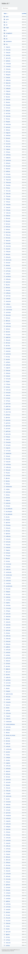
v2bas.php (8, 788)
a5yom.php (8, 246)
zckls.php (8, 926)
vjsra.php (8, 799)
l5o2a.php (8, 553)
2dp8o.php (8, 80)
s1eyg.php (8, 716)
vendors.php (8, 796)
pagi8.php (8, 647)
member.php (8, 572)
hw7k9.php (8, 464)
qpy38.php (8, 680)
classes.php (8, 301)
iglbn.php (8, 478)
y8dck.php (8, 859)
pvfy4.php (8, 652)
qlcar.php (8, 674)
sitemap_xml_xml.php (10, 735)
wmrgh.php (8, 815)
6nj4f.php (8, 171)
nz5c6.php (8, 605)
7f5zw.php (8, 196)
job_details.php (9, 508)
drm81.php (8, 323)
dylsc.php (8, 331)
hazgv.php (8, 447)
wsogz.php (8, 821)
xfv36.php (8, 835)
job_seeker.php (9, 514)
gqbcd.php (8, 425)
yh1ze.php (8, 887)
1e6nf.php (8, 55)
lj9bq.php (8, 558)
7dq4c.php (8, 193)
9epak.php (8, 240)
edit (6, 24)
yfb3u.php (8, 876)
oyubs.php (8, 627)
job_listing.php (9, 511)
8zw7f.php (8, 232)
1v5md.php (8, 63)
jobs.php (7, 517)
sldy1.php (8, 741)
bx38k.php (8, 293)
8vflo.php (8, 229)
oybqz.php (8, 622)
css (6, 22)
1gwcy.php (8, 58)
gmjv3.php (8, 420)
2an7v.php (8, 71)
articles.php (8, 268)
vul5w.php (8, 807)
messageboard (9, 33)
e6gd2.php (8, 337)
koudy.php (8, 539)
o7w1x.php (8, 608)
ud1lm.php (8, 765)
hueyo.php (8, 461)
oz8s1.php (8, 630)
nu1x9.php (8, 600)
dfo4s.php (8, 318)
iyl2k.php (8, 494)
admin (7, 16)
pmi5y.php (8, 649)
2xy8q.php (8, 88)
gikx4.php (8, 417)
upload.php (8, 779)
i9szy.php (8, 472)
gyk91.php (8, 431)
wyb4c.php (8, 823)
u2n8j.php (8, 757)
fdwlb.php (8, 373)
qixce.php (8, 666)
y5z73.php (8, 851)
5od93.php (8, 154)
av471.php (8, 271)
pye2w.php (8, 658)
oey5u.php (8, 613)
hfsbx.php (8, 456)
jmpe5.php (8, 503)
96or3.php (8, 237)
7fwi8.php (8, 199)
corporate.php (9, 309)
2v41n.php (8, 85)
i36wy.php (8, 470)
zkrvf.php (8, 937)
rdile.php (8, 688)
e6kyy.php (8, 340)
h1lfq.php (8, 436)
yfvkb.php (8, 881)
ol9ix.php (8, 619)
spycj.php (8, 752)
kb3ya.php (8, 528)
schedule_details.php (10, 724)
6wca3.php (8, 177)
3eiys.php (8, 96)
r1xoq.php (8, 685)
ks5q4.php (8, 547)
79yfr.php (8, 188)
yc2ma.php (8, 873)
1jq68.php (8, 60)
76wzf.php (8, 185)
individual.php (9, 486)
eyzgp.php (8, 367)
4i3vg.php (8, 121)
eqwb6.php (8, 354)
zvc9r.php (8, 940)
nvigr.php (8, 602)
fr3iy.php (8, 381)
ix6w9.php (8, 492)
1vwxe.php (8, 66)
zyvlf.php (8, 945)
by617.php (8, 295)
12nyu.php (8, 49)
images (7, 27)
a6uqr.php (8, 248)
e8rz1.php (8, 342)
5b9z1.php (8, 146)
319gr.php (8, 91)
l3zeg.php (8, 550)
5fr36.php (8, 152)
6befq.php (8, 163)
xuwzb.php (8, 840)
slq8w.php (8, 743)
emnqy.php (8, 348)
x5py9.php (8, 829)
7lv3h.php (8, 201)
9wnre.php (8, 243)
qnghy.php (8, 677)
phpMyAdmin (9, 41)
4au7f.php (8, 113)
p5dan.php (8, 638)
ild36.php (8, 483)
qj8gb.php (8, 669)
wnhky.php (8, 818)
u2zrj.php (8, 760)
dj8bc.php (8, 320)
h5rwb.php (8, 442)
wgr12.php (8, 812)
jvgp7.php (8, 522)
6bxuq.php (8, 165)
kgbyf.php (8, 533)
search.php (8, 727)
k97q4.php (8, 525)
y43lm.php (8, 846)
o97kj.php (8, 611)
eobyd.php (8, 351)
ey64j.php (8, 362)
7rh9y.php (8, 210)
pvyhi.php (8, 655)
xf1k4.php (8, 832)
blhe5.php (8, 287)
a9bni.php (8, 254)
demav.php (8, 315)
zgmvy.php (8, 931)
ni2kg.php (8, 591)
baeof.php (8, 282)
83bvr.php (8, 218)
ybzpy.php (8, 870)
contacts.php (8, 306)
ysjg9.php (8, 901)
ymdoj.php (8, 893)
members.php (9, 575)
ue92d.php (8, 768)
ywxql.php (8, 909)
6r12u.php (8, 174)
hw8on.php (8, 467)
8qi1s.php (8, 224)
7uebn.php (8, 212)
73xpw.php (8, 179)
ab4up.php (8, 257)
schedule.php (9, 721)
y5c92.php (8, 848)
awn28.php (8, 276)
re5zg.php (8, 691)
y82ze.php (8, 857)
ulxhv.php (8, 776)
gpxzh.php (8, 423)
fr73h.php (8, 384)
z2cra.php (8, 915)
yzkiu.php (8, 912)
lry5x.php (8, 561)
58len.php (8, 141)
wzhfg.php (8, 826)
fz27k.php (8, 401)
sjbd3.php (8, 738)
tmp (7, 44)
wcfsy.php (8, 810)
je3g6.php (8, 500)
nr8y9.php (8, 597)
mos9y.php (8, 577)
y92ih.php (8, 862)
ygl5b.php (8, 884)
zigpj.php (8, 934)
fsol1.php (8, 387)
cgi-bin (7, 19)
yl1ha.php (8, 890)
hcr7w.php (8, 450)
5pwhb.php (8, 160)
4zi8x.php (8, 130)
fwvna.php (8, 392)
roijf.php (7, 707)
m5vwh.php (8, 564)
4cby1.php (8, 116)
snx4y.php (8, 746)
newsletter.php (9, 586)
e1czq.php (8, 334)
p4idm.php (8, 635)
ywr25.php (8, 906)
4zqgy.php (8, 132)
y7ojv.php (8, 854)
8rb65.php (8, 226)
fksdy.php (8, 376)
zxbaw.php (8, 942)
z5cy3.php (8, 920)
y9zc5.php (8, 865)
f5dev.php (8, 370)
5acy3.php (8, 143)
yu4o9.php (8, 904)
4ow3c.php (8, 124)
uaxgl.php (8, 763)
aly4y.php (8, 265)
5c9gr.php (8, 149)
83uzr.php (8, 221)
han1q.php (8, 445)
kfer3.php (8, 530)
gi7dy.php (8, 414)
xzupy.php (8, 843)
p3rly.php (8, 633)
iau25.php (8, 475)
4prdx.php (8, 127)
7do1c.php (8, 190)
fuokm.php (8, 389)
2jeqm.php (8, 83)
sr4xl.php (8, 754)
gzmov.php (8, 434)
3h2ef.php (8, 99)
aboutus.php (8, 259)
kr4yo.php (8, 544)
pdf (6, 36)
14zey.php (8, 52)
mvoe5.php (8, 583)
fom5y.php (8, 378)
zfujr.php (8, 928)
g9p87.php (8, 406)
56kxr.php (8, 138)
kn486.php (8, 536)
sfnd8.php (8, 729)
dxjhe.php (8, 329)
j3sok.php (8, 497)
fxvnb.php (8, 398)
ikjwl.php (8, 481)
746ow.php (8, 182)
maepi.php (8, 566)
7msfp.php (8, 204)
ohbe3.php (8, 616)
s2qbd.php (8, 718)
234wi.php (8, 69)
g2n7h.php (8, 403)
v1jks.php (8, 785)
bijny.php (8, 284)
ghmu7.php (8, 412)
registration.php (9, 694)
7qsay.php (8, 207)
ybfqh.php (8, 868)
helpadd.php (8, 453)
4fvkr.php (8, 118)
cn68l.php (8, 304)
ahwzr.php (8, 262)
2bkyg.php (8, 74)
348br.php (8, 94)
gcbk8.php (8, 409)
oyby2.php (8, 624)
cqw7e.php (8, 312)
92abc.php (8, 235)
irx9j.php (8, 489)
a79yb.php (8, 251)
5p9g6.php (8, 157)
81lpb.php (8, 215)
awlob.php (8, 273)
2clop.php (8, 77)
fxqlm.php (8, 395)
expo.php (8, 359)
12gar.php (8, 47)
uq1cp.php (8, 782)
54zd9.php (8, 135)
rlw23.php (8, 699)
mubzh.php (8, 580)
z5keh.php (8, 923)
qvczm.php (8, 682)
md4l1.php (8, 569)
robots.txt (8, 705)
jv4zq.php (8, 519)
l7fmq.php (8, 555)
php (6, 38)
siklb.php (8, 732)
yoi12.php (8, 895)
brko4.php (8, 290)
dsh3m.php (8, 326)
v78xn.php (8, 790)
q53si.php (8, 663)
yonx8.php (8, 898)
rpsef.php (8, 710)
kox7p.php (8, 541)
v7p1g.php (8, 793)
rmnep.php (8, 702)
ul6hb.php (8, 774)
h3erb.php (8, 439)
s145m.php (8, 713)
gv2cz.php (8, 428)
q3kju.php (8, 660)
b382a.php (8, 279)
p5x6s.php (8, 641)
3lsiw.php (8, 102)
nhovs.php (8, 588)
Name (5, 13)
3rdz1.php (8, 107)
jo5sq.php (8, 506)
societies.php (8, 749)
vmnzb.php (8, 801)
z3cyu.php (8, 917)
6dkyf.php (8, 168)
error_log (8, 356)
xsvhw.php (8, 837)
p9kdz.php (8, 644)
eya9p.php (8, 365)
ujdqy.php (8, 771)
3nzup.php (8, 105)
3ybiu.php (8, 110)
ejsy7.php (8, 345)
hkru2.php (8, 459)
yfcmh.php (8, 879)
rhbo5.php (8, 696)
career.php (8, 298)
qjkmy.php (8, 671)
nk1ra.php (8, 594)
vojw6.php (8, 804)
